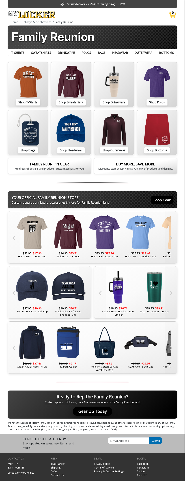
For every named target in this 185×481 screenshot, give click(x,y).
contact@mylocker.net (21, 472)
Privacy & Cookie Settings (109, 471)
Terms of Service (104, 467)
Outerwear (143, 53)
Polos (86, 53)
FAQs (54, 471)
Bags (101, 53)
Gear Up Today (92, 411)
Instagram (143, 467)
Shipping (56, 467)
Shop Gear (162, 200)
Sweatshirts (41, 53)
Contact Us (57, 475)
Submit (156, 440)
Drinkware (66, 53)
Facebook (143, 463)
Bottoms (166, 53)
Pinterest (142, 475)
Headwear (120, 53)
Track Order (58, 463)
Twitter (141, 471)
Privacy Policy (102, 463)
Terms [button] (121, 3)
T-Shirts (17, 53)
